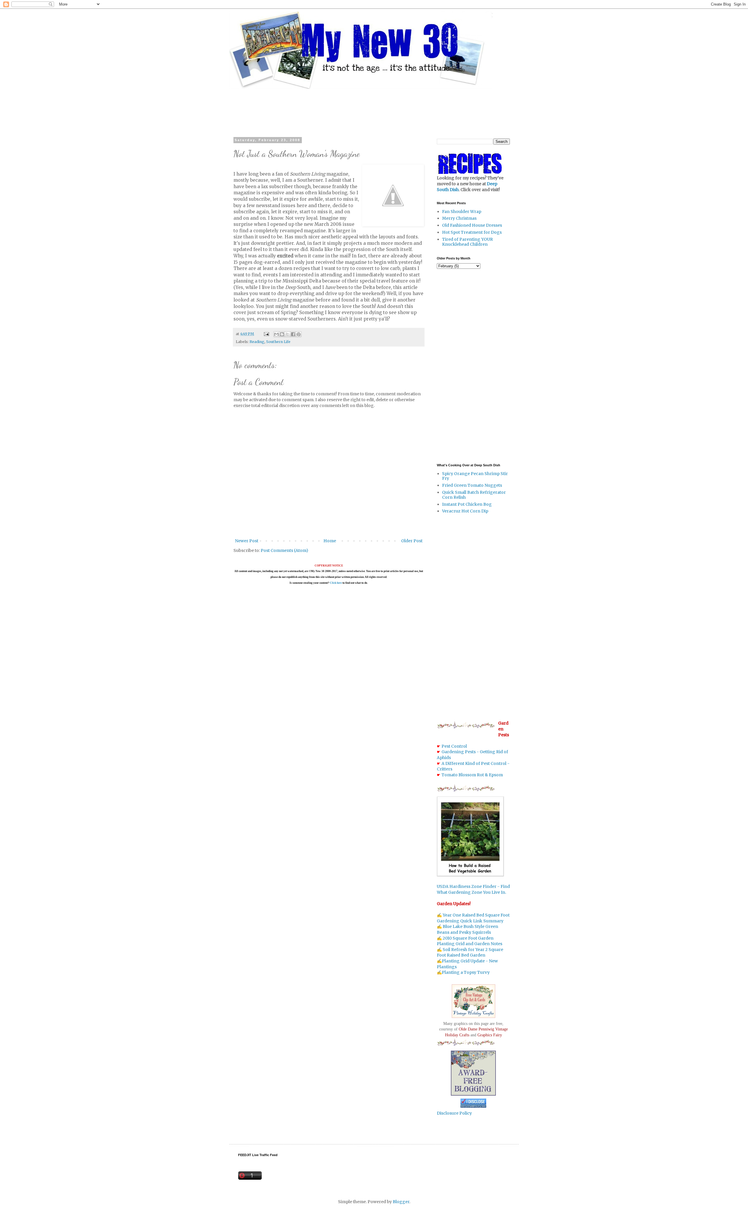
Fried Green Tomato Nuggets (472, 485)
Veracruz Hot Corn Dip (465, 511)
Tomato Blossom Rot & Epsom (472, 774)
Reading (257, 341)
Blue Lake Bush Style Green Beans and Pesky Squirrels (467, 929)
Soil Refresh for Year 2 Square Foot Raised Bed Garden (470, 952)
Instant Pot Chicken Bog (467, 504)
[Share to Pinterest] (299, 334)
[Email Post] (266, 334)
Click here (336, 582)
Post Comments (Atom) (284, 550)
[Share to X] (287, 334)
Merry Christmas (459, 218)
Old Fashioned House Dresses (472, 225)
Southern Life (278, 341)
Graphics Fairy (489, 1035)
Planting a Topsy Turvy (466, 972)
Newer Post (246, 540)
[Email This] (276, 334)
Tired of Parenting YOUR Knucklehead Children (467, 242)
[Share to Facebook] (293, 334)
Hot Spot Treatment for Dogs (472, 232)
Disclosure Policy (454, 1113)
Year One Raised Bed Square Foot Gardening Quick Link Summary (473, 918)
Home (329, 540)
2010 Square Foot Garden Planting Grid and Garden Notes (469, 941)
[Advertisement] (374, 108)
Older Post (412, 540)
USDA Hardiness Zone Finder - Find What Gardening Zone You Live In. (473, 889)
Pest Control (454, 746)
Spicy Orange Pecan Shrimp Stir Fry (475, 476)
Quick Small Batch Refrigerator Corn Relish (474, 495)
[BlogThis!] (282, 334)
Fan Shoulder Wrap (461, 211)
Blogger (401, 1201)
